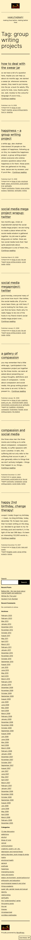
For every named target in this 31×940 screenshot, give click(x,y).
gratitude (4, 866)
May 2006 (5, 811)
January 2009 (6, 719)
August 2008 (6, 734)
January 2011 (6, 650)
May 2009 (5, 708)
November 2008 (7, 725)
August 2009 (6, 699)
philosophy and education (10, 880)
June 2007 (5, 774)
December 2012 (7, 627)
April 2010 (5, 676)
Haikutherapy (15, 17)
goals (15, 552)
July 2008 (4, 736)
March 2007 (5, 783)
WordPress (20, 933)
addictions (5, 834)
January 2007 (6, 788)
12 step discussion (8, 831)
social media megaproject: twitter (10, 286)
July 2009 (4, 702)
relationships (6, 895)
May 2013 (4, 621)
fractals (20, 409)
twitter (8, 264)
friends (17, 188)
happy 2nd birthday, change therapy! (13, 506)
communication (7, 846)
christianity (20, 407)
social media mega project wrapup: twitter (14, 213)
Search (4, 578)
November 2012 (7, 630)
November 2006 (7, 794)
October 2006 (6, 797)
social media (16, 484)
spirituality (8, 186)
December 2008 (7, 722)
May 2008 (5, 742)
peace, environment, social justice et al (15, 878)
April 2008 (5, 745)
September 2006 (7, 800)
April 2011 (4, 641)
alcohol (4, 837)
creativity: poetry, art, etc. (10, 849)
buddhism (12, 407)
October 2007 (6, 762)
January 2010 (6, 685)
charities (9, 110)
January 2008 (6, 754)
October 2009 (6, 693)
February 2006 (6, 820)
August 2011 (5, 636)
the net (23, 259)
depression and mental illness (12, 852)
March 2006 (5, 817)
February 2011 (6, 647)
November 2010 (7, 656)
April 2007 (5, 780)
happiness (10, 190)
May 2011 (4, 638)
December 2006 (7, 791)
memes (9, 554)
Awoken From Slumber (9, 599)
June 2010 (5, 670)
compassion (5, 409)
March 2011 (5, 644)
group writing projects (20, 110)
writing (24, 190)
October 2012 (6, 633)
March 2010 (5, 679)
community (10, 481)
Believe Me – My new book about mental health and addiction (13, 592)
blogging (9, 552)
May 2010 (4, 673)
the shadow (16, 412)
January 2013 (6, 624)
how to (3, 112)
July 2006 (4, 806)
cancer (14, 477)
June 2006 (5, 809)
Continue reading (8, 99)
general (4, 863)
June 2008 (5, 739)
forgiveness (13, 409)
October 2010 (6, 659)
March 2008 (5, 748)
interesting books (7, 872)
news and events (7, 875)
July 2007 (4, 771)
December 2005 (7, 823)
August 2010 (5, 664)
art (8, 407)
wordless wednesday (9, 915)
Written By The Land (8, 596)
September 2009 (7, 696)
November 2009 (7, 690)
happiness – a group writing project (11, 134)
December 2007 (7, 757)
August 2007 (6, 768)
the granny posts (7, 903)
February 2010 (6, 682)
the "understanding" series (11, 901)
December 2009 (7, 687)
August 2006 (6, 803)
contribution (11, 188)
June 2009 (5, 705)
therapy (4, 909)
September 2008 (7, 731)
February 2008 (6, 751)
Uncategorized (6, 912)
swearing (9, 112)
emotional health (17, 402)
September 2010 (7, 662)
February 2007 (6, 785)
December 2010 (7, 653)
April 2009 (5, 711)
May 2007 (5, 777)
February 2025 (6, 615)
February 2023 (6, 618)
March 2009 (5, 713)
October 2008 (6, 728)
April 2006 (5, 814)
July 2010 (4, 667)
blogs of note (16, 107)
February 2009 (6, 716)
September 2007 (7, 765)
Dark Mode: (23, 938)
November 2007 (7, 760)
